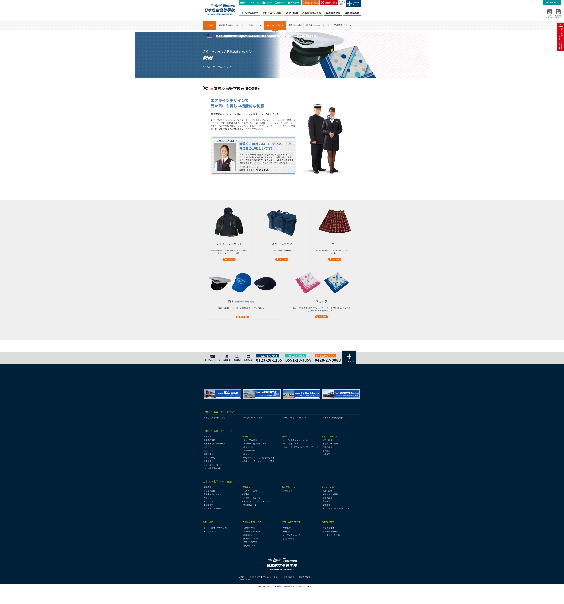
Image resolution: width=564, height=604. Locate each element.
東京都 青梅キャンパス (229, 25)
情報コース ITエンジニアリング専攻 (258, 461)
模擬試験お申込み (312, 2)
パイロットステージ (252, 498)
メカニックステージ (291, 491)
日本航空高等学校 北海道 (214, 418)
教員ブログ (208, 451)
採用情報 (207, 461)
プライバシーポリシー (272, 577)
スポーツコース (250, 451)
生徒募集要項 (328, 528)
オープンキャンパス (252, 2)
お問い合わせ (288, 538)
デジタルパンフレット (252, 418)
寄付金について (250, 545)
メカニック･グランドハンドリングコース (300, 447)
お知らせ (209, 35)
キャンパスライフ (275, 25)
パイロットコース (290, 444)
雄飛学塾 (326, 454)
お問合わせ (295, 2)
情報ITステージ (250, 505)
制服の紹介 (327, 447)
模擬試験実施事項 (330, 531)
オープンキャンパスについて (295, 418)
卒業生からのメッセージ (317, 25)
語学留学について (251, 538)
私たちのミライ (210, 531)
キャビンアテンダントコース (295, 440)
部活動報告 (208, 454)
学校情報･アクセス (343, 25)
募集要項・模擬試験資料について (337, 418)
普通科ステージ (250, 494)
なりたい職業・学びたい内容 (216, 528)
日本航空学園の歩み (252, 531)
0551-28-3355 (298, 359)
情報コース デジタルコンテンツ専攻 (259, 458)
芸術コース (248, 454)
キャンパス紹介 (249, 12)
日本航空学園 (333, 12)
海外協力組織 (352, 12)
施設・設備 (327, 440)
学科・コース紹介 (271, 12)
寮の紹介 (326, 451)
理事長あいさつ (250, 535)
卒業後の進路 (295, 25)
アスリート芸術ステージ (253, 491)
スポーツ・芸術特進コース (254, 444)
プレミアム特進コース (252, 440)
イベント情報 (209, 458)
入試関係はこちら (311, 12)
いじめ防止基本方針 (212, 468)
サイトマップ (254, 577)
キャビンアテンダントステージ (256, 501)
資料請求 (281, 2)
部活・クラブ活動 (330, 444)
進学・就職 (292, 12)
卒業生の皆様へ (290, 577)
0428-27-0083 (328, 359)
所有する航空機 (250, 542)
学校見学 (268, 2)
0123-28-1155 (269, 359)
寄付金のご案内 (330, 2)
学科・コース (255, 25)
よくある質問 (342, 3)
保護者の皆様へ (305, 577)
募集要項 (207, 436)
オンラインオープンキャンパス (336, 508)
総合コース (248, 447)
